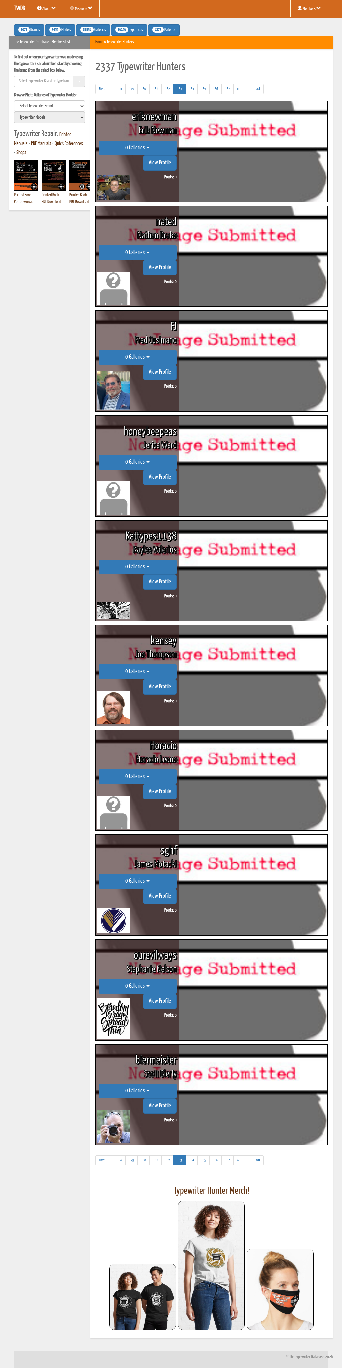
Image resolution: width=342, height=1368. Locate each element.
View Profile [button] (160, 163)
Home (99, 42)
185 (203, 89)
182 (167, 89)
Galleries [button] (94, 30)
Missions (81, 9)
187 (227, 89)
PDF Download (23, 202)
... (114, 90)
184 (191, 89)
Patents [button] (165, 30)
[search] (49, 106)
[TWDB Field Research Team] (280, 1289)
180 (143, 89)
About (46, 9)
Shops (21, 152)
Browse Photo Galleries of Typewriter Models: (45, 95)
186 (215, 89)
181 (155, 89)
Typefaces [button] (130, 30)
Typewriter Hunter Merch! (211, 1191)
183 (181, 89)
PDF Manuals (41, 143)
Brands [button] (30, 30)
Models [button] (61, 30)
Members (309, 9)
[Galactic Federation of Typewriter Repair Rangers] (211, 1265)
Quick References (69, 143)
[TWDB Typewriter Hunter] (142, 1297)
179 (131, 89)
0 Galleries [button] (135, 148)
